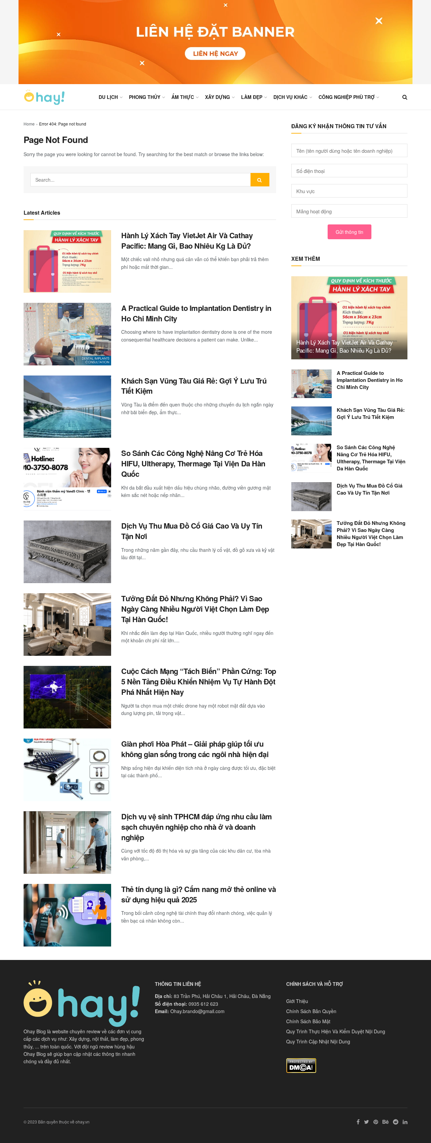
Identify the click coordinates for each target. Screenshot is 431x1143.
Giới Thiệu (297, 1001)
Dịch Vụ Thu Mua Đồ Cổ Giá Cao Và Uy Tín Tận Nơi (191, 530)
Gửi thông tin (349, 231)
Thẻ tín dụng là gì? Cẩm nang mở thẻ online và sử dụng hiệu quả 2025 (198, 894)
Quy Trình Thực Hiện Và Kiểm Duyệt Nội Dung (335, 1031)
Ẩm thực (182, 97)
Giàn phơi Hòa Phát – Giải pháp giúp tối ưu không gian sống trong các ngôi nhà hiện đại (194, 748)
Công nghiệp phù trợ (346, 97)
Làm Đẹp (251, 97)
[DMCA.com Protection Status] (301, 1065)
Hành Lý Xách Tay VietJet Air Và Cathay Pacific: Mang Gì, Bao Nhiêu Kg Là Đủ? (187, 240)
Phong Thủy (144, 97)
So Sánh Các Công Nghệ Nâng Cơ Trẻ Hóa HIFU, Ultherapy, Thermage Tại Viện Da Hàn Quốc (193, 463)
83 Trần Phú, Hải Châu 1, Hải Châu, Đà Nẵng (222, 996)
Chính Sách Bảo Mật (308, 1021)
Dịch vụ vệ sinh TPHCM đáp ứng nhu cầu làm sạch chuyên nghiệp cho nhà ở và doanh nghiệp (196, 827)
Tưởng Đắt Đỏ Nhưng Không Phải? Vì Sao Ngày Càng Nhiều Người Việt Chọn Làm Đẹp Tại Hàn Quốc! (195, 608)
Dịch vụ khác (290, 97)
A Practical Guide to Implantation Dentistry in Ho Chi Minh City (196, 313)
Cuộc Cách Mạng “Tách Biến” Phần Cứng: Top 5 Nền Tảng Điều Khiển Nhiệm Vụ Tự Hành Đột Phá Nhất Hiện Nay (198, 681)
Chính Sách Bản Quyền (311, 1011)
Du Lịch (108, 97)
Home (29, 124)
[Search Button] (260, 179)
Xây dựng (217, 97)
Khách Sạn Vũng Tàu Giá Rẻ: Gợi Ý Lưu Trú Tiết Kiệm (193, 385)
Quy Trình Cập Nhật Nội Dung (318, 1041)
